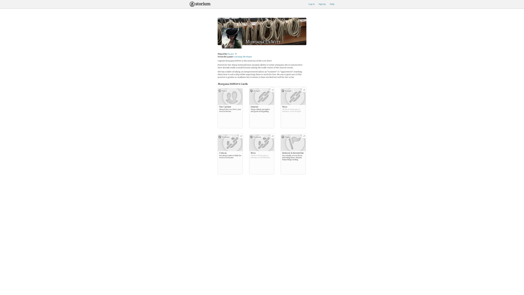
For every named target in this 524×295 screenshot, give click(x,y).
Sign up (322, 4)
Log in (312, 4)
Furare (230, 54)
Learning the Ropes (242, 56)
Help (332, 4)
